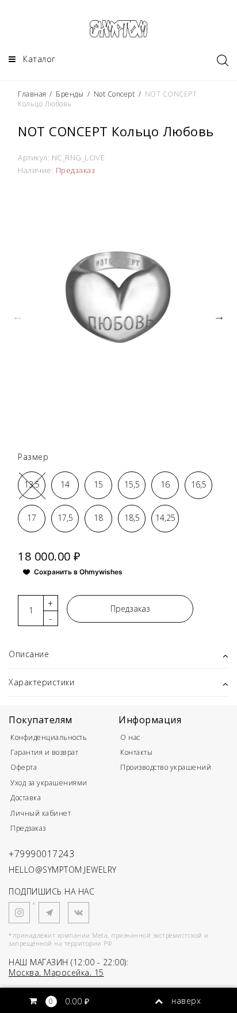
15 (98, 484)
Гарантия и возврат (44, 752)
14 (65, 484)
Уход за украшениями (48, 783)
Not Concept (114, 94)
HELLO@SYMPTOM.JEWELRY (63, 869)
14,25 (165, 517)
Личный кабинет (40, 813)
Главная (33, 94)
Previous (17, 316)
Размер (33, 456)
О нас (130, 737)
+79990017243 (41, 853)
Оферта (23, 767)
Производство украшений (165, 767)
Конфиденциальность (48, 737)
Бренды (69, 94)
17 (31, 517)
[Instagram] (19, 912)
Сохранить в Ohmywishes (78, 571)
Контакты (136, 752)
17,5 (65, 517)
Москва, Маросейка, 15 (56, 972)
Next (219, 316)
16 (165, 484)
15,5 (132, 484)
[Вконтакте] (78, 912)
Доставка (25, 798)
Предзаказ (130, 608)
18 (98, 517)
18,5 (132, 517)
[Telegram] (49, 912)
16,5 (199, 484)
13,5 (32, 484)
